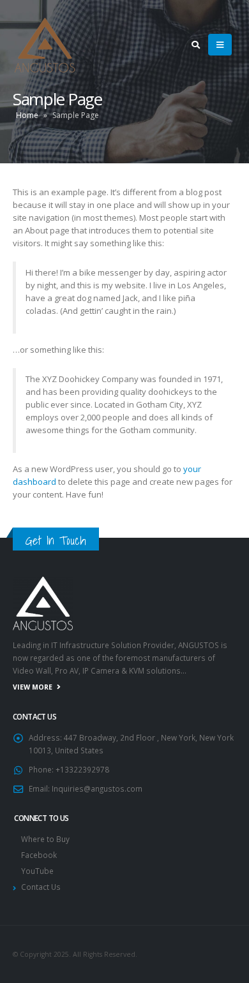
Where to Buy (45, 839)
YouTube (37, 871)
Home (27, 115)
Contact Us (41, 887)
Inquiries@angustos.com (97, 788)
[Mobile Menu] (220, 44)
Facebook (39, 855)
